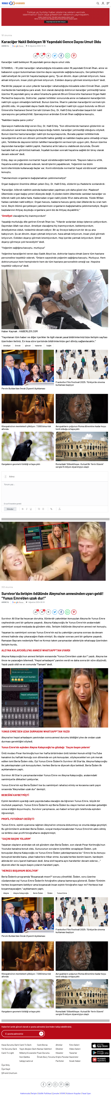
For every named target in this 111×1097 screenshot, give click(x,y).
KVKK (63, 1093)
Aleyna (6, 893)
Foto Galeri (74, 1045)
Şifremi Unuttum (9, 1073)
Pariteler (60, 1061)
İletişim (34, 1093)
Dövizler (59, 1049)
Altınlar (59, 1045)
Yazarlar (73, 1053)
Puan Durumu (43, 1053)
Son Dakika (24, 1057)
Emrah (18, 345)
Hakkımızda (25, 1093)
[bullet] (43, 509)
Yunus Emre (62, 893)
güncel (27, 345)
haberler (38, 345)
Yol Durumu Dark (9, 1049)
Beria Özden (38, 893)
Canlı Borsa (42, 1045)
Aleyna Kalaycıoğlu (21, 893)
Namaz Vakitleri (44, 1049)
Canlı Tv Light (7, 1053)
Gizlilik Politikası (44, 1093)
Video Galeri (74, 1049)
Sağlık (48, 345)
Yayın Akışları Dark (28, 1049)
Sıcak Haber (75, 1061)
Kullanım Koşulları (73, 1093)
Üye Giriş (5, 1065)
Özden (49, 893)
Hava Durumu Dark (10, 1045)
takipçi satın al (26, 1061)
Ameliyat (7, 345)
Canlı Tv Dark (25, 1045)
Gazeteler (73, 1057)
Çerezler (55, 1093)
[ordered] (39, 509)
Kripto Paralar (62, 1057)
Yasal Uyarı (86, 1093)
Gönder (10, 509)
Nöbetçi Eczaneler (28, 1053)
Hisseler (59, 1053)
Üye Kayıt (5, 1069)
